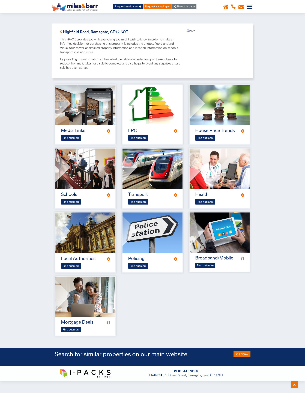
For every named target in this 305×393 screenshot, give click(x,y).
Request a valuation (127, 6)
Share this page (185, 6)
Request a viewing (156, 6)
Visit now (242, 354)
